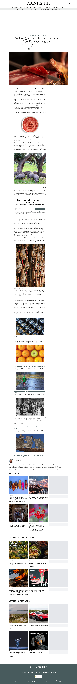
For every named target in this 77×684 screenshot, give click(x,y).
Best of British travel (56, 9)
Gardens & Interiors (24, 7)
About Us (19, 670)
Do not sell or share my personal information (47, 672)
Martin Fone (34, 48)
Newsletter (43, 88)
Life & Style (40, 7)
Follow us (38, 88)
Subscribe (64, 3)
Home (31, 35)
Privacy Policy (45, 670)
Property (16, 7)
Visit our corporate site (53, 680)
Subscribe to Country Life (21, 9)
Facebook (23, 672)
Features (47, 48)
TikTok (36, 672)
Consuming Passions (45, 9)
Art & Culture (47, 7)
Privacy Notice (41, 211)
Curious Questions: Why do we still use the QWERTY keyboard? (29, 339)
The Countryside (55, 7)
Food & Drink (43, 35)
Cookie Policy (52, 670)
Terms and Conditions (37, 670)
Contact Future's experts (27, 670)
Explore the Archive (33, 9)
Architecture (33, 7)
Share (17, 88)
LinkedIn (32, 672)
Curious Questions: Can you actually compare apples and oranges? (29, 366)
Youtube (27, 672)
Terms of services (26, 211)
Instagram (57, 670)
